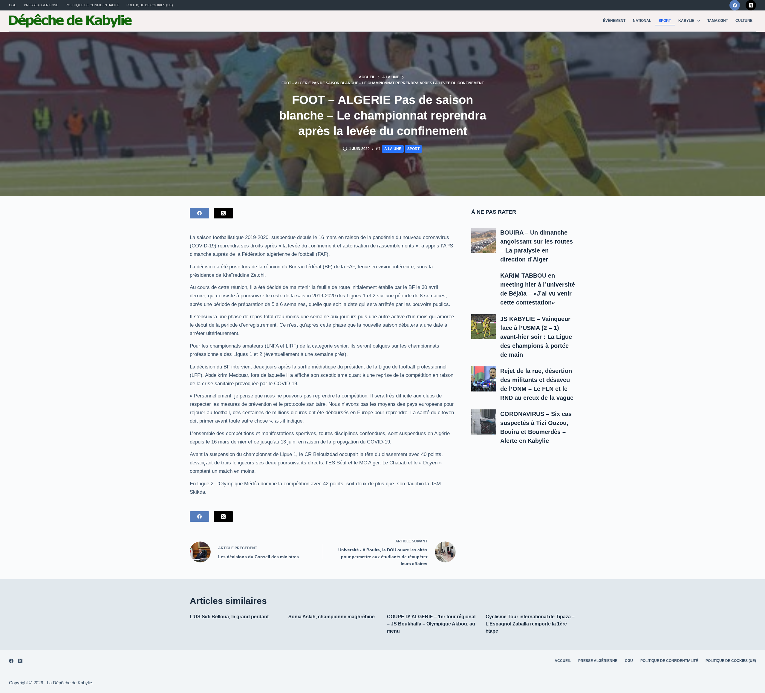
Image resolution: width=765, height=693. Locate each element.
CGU (12, 5)
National (642, 21)
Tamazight (717, 21)
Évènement (614, 21)
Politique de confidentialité (92, 5)
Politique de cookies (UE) (149, 5)
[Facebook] (734, 5)
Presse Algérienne (41, 5)
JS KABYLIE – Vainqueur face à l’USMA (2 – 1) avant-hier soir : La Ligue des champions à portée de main (536, 337)
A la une (392, 149)
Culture (743, 21)
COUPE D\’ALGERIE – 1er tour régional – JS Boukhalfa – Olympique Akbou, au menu (431, 624)
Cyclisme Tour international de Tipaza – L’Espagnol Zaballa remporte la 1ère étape (530, 624)
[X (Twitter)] (751, 5)
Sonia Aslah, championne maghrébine (331, 616)
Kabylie (686, 21)
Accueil (563, 661)
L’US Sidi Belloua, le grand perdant (229, 616)
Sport (665, 21)
